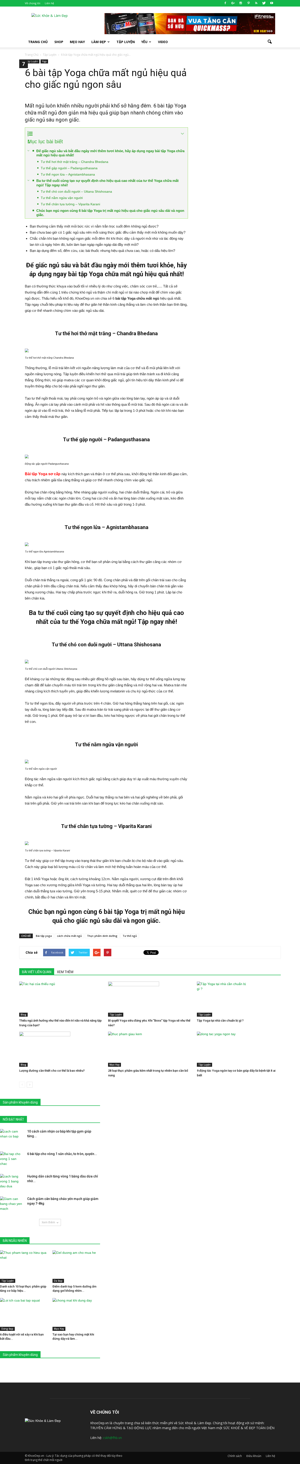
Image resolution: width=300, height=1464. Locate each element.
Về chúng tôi (32, 3)
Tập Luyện (32, 61)
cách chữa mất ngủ (69, 936)
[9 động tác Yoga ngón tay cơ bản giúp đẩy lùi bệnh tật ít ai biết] (239, 1049)
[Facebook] (225, 3)
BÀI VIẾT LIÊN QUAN (36, 972)
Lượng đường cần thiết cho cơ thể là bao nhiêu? (52, 1070)
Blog (23, 1014)
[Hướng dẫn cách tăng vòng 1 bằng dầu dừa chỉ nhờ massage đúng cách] (11, 1182)
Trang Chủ (38, 42)
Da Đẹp (58, 1280)
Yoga (44, 61)
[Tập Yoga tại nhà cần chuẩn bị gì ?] (239, 999)
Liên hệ (49, 3)
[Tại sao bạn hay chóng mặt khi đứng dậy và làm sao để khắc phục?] (76, 1314)
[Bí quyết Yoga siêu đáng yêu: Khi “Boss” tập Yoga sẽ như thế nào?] (150, 999)
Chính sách (235, 1456)
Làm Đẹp (98, 42)
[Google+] (232, 3)
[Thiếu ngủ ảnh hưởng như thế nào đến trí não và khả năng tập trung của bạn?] (61, 999)
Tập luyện (125, 42)
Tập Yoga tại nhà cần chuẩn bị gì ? (220, 1020)
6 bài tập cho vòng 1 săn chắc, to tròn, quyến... (62, 1154)
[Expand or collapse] (182, 134)
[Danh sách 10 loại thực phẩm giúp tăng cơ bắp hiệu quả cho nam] (24, 1266)
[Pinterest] (248, 3)
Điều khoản (253, 1456)
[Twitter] (263, 3)
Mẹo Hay (77, 42)
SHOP (58, 42)
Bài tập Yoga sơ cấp (42, 474)
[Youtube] (271, 3)
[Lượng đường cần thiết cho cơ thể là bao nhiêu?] (61, 1049)
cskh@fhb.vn (112, 1437)
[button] (269, 42)
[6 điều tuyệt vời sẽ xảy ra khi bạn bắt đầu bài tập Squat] (24, 1314)
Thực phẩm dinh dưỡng (102, 936)
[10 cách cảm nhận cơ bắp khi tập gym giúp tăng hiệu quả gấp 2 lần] (11, 1137)
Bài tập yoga (44, 936)
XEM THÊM (65, 972)
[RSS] (256, 3)
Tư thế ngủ (130, 936)
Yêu (144, 42)
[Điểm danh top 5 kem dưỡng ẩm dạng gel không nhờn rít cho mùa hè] (76, 1266)
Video (163, 42)
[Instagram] (240, 3)
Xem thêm (48, 1222)
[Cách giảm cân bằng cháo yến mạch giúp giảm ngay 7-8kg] (11, 1204)
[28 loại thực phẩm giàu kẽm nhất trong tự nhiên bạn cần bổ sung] (150, 1049)
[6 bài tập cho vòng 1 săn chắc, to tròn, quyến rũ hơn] (11, 1159)
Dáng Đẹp (7, 1328)
